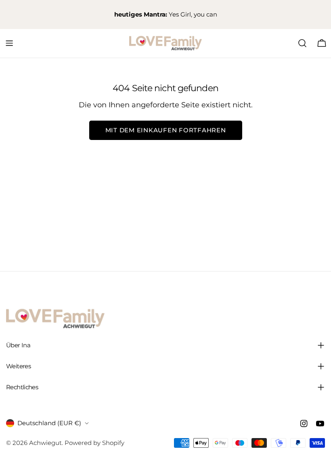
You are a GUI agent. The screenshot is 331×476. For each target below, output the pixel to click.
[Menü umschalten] (9, 43)
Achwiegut (45, 443)
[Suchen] (302, 43)
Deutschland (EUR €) (49, 423)
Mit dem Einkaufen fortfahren (165, 130)
